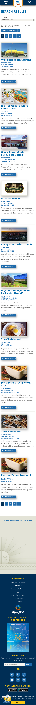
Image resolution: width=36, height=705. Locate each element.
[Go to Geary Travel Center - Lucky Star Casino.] (14, 142)
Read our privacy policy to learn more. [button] (23, 698)
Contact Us (18, 601)
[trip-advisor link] (24, 680)
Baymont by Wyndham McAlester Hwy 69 (15, 292)
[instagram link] (18, 680)
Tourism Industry (18, 589)
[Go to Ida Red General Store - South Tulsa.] (14, 95)
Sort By (4, 17)
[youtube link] (12, 680)
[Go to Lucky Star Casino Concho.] (14, 234)
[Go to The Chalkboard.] (14, 329)
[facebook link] (12, 675)
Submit (28, 664)
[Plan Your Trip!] (6, 699)
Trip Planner (18, 598)
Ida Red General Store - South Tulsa (15, 107)
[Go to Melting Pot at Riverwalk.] (14, 465)
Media (18, 592)
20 (25, 25)
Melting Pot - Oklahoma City (16, 384)
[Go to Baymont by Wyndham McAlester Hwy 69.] (14, 280)
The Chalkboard (11, 339)
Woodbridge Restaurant (16, 60)
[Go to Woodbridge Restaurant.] (14, 49)
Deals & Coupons (18, 583)
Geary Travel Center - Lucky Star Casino (14, 153)
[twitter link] (18, 675)
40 (29, 25)
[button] (6, 3)
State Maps (18, 586)
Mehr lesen (7, 81)
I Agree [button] (18, 702)
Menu (6, 1)
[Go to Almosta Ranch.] (14, 188)
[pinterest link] (24, 675)
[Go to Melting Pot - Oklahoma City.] (14, 372)
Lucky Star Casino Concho (17, 244)
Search (30, 1)
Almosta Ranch (10, 198)
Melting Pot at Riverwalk (16, 475)
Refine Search (9, 30)
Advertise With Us (18, 595)
